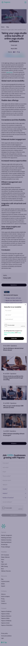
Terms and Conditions (9, 332)
